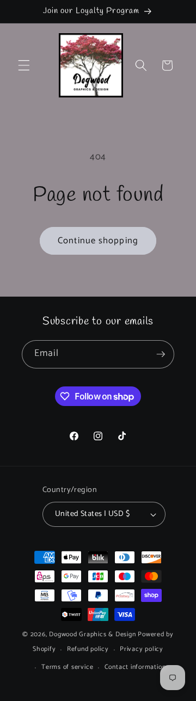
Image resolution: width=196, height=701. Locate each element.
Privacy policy (141, 649)
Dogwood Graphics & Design (92, 634)
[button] (24, 65)
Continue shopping (98, 240)
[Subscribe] (161, 354)
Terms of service (67, 667)
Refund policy (88, 649)
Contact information (135, 667)
